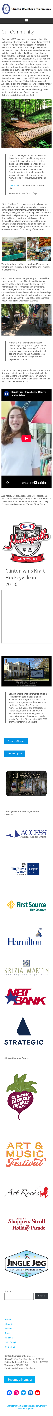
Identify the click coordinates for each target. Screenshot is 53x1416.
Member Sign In (15, 753)
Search (7, 1291)
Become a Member (16, 741)
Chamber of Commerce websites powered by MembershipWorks (26, 1407)
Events (8, 1333)
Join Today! (10, 1342)
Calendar (9, 1337)
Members (9, 1328)
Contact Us (10, 1347)
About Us (9, 1324)
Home (8, 1319)
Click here (13, 185)
